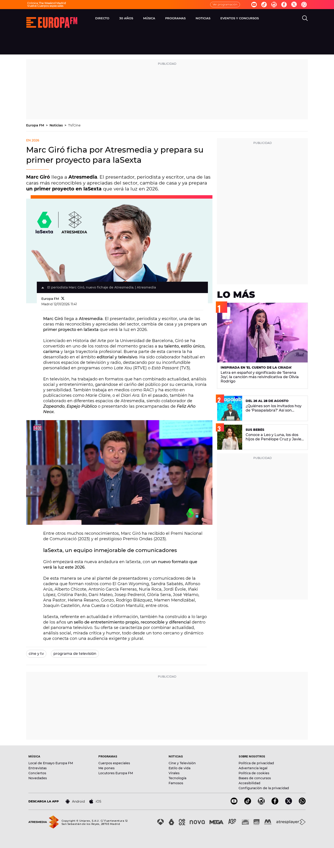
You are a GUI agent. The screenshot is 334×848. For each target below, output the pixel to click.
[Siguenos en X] (288, 803)
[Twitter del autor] (63, 299)
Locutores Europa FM (115, 773)
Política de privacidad (256, 763)
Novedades (37, 778)
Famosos (176, 783)
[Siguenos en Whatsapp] (304, 4)
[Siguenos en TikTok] (247, 803)
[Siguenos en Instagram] (274, 4)
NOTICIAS (203, 18)
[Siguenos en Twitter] (294, 5)
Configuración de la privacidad (264, 788)
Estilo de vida (179, 768)
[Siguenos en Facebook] (284, 4)
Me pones (106, 768)
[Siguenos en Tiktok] (264, 4)
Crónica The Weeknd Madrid (46, 3)
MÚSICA (149, 18)
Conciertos (37, 773)
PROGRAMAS (175, 18)
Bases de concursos (255, 778)
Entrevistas (37, 768)
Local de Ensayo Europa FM (50, 763)
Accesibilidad (249, 783)
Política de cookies (254, 773)
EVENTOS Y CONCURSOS (239, 18)
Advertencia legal (253, 768)
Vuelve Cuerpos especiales (45, 5)
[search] (305, 18)
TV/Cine (74, 125)
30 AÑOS (126, 18)
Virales (174, 773)
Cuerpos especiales (114, 763)
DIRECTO (102, 18)
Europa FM (35, 125)
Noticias (57, 125)
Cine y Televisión (182, 763)
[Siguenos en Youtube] (254, 4)
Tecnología (177, 778)
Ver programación (225, 4)
